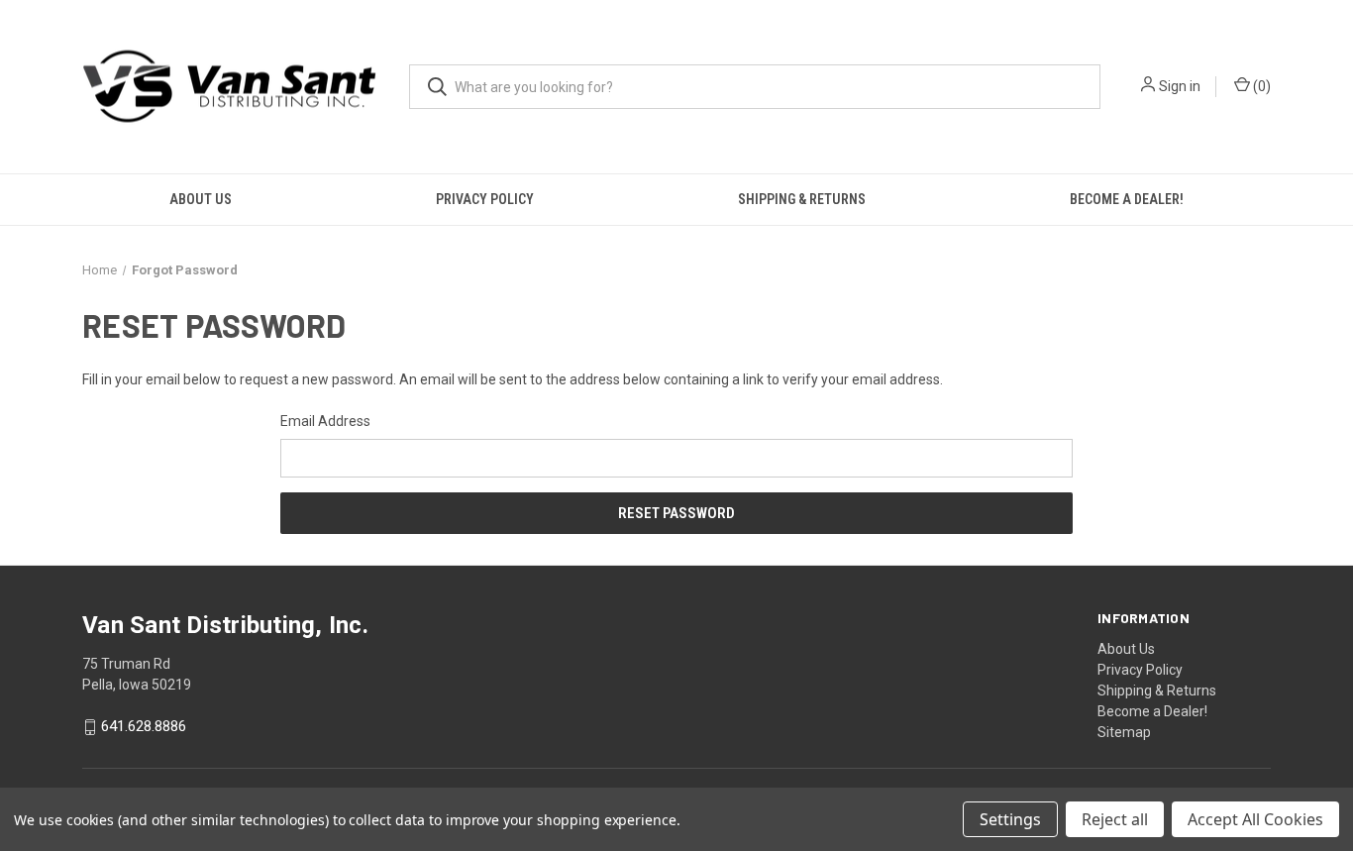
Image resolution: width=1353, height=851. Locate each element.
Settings (1010, 819)
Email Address (325, 421)
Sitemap (1124, 732)
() (1260, 86)
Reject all (1115, 819)
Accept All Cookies (1255, 819)
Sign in (1179, 86)
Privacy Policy (485, 199)
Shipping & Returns (802, 199)
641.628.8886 (143, 727)
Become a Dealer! (1127, 199)
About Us (200, 199)
